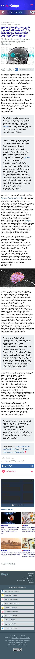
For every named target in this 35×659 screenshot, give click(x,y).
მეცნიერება (17, 24)
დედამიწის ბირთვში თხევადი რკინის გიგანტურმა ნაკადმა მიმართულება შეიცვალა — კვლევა (10, 523)
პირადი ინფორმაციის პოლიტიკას (17, 644)
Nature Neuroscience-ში (11, 198)
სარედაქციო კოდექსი (28, 578)
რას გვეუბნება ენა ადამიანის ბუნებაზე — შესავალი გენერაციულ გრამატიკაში (16, 449)
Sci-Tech (10, 24)
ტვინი (20, 461)
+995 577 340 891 (25, 637)
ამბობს (6, 126)
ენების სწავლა (13, 461)
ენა (24, 461)
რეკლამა (31, 575)
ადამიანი (3, 24)
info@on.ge (15, 637)
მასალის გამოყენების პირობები (25, 580)
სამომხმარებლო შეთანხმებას (17, 642)
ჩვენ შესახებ (31, 573)
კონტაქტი (31, 582)
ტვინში (27, 158)
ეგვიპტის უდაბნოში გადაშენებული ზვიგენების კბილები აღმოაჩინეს (10, 546)
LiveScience (10, 458)
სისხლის (28, 221)
